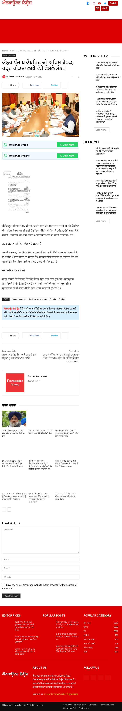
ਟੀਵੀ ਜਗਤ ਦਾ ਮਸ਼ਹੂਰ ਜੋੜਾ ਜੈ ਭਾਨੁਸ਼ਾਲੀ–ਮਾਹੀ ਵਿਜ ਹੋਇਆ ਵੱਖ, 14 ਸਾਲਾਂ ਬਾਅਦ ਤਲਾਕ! (106, 183)
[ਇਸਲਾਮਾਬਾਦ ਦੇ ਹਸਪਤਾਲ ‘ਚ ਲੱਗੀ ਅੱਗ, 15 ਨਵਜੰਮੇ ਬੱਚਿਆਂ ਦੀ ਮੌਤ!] (41, 419)
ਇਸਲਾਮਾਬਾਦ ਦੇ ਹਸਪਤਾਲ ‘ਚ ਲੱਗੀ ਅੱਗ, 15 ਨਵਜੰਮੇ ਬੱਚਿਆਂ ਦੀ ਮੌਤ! (108, 77)
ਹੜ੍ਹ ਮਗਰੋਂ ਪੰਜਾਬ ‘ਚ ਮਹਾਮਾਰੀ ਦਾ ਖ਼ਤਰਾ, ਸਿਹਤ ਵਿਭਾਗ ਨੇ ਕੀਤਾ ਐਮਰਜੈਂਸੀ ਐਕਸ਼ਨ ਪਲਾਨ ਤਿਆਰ (61, 358)
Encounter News (16, 76)
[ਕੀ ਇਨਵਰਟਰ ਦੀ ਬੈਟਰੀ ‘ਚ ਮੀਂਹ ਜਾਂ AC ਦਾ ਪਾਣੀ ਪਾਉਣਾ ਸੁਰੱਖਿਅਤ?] (89, 151)
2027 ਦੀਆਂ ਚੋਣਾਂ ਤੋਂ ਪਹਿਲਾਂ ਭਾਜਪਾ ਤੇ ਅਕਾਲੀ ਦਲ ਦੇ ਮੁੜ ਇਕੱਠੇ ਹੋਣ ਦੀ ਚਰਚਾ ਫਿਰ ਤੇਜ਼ (12, 463)
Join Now (69, 144)
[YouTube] (99, 3)
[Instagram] (93, 3)
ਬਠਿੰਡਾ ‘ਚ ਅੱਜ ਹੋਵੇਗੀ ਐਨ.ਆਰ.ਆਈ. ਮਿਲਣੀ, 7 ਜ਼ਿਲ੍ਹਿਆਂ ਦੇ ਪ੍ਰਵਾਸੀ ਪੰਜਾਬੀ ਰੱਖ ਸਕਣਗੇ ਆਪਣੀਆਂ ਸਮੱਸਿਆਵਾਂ (106, 116)
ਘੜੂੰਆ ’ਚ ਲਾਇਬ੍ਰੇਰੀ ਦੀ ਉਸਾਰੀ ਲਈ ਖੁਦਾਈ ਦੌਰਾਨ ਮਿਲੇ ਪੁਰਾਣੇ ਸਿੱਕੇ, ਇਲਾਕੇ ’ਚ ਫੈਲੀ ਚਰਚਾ (67, 649)
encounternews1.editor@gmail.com (61, 693)
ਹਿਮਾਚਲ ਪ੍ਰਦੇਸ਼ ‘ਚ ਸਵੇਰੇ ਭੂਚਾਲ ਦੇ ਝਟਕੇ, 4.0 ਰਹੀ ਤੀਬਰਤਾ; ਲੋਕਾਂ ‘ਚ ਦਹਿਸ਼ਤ (67, 624)
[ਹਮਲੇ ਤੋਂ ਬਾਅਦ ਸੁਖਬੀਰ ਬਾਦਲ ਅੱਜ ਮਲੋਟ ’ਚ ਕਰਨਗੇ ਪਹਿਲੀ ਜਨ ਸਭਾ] (14, 419)
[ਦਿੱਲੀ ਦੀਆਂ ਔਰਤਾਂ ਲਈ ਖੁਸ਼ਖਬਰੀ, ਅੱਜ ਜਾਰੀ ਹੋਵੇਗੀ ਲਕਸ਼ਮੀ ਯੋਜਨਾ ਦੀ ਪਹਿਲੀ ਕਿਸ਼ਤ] (7, 624)
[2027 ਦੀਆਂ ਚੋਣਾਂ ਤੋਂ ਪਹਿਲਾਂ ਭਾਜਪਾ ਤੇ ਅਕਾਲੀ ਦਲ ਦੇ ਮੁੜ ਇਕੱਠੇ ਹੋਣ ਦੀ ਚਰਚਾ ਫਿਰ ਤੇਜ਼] (14, 449)
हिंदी (97, 8)
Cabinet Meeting (18, 299)
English (113, 3)
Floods (53, 299)
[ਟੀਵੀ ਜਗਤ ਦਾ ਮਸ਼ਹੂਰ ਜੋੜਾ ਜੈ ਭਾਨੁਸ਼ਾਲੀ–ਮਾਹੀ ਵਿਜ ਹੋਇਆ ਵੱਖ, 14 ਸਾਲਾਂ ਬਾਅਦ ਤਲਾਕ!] (89, 183)
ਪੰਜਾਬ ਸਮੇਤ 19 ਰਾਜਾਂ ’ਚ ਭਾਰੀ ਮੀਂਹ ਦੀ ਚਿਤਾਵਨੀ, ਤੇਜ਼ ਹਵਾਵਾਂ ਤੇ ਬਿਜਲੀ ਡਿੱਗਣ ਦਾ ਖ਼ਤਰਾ (66, 463)
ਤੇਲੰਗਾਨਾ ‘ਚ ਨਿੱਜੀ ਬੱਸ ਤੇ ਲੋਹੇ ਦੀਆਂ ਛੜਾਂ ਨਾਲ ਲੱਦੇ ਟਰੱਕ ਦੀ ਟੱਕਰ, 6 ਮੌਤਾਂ (65, 496)
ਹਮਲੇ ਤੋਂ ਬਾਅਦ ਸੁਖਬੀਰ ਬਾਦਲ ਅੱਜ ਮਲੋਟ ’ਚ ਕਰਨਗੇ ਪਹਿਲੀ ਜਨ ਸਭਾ (13, 433)
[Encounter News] (4, 76)
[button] (116, 39)
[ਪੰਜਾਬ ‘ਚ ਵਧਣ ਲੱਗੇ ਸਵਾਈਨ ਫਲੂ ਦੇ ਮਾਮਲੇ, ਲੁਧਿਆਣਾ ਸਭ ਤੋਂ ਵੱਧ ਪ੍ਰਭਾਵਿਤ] (7, 639)
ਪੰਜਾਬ (12, 50)
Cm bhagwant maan (38, 299)
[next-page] (9, 509)
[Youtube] (108, 677)
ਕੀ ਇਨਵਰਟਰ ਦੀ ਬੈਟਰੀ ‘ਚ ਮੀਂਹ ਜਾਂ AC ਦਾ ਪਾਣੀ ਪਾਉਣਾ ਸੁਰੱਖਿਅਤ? (107, 151)
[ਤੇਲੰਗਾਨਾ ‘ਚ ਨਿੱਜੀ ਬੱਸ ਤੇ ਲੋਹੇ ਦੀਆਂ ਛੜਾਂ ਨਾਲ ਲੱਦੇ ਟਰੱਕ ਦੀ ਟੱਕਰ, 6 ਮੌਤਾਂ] (67, 482)
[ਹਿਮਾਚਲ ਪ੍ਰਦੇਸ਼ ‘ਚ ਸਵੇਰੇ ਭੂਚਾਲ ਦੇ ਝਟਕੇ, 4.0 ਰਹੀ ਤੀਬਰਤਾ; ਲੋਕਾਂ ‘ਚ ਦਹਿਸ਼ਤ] (48, 624)
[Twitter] (105, 3)
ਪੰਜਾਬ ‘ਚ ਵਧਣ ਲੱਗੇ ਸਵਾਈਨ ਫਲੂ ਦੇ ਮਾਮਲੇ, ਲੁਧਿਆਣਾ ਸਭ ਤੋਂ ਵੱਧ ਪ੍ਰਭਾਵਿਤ (26, 639)
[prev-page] (4, 509)
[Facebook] (88, 3)
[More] (65, 85)
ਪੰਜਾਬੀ (104, 8)
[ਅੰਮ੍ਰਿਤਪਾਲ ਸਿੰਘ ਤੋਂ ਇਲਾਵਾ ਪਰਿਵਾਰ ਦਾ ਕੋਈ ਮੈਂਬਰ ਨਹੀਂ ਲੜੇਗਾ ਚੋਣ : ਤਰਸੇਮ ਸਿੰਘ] (67, 419)
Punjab (62, 299)
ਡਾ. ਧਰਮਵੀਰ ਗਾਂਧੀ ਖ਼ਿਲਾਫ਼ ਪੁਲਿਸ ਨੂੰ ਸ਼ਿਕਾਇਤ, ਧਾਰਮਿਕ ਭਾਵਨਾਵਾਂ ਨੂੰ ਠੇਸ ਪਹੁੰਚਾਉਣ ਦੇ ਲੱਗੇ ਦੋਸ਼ (14, 496)
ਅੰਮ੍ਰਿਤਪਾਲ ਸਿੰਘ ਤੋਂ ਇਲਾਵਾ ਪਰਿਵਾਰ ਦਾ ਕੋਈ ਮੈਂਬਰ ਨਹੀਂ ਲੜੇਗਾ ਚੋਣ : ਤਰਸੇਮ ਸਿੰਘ (67, 433)
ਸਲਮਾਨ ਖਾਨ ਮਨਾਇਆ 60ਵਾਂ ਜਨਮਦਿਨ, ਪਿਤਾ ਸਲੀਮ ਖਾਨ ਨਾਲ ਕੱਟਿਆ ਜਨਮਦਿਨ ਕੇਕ (106, 210)
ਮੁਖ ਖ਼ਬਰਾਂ (12, 55)
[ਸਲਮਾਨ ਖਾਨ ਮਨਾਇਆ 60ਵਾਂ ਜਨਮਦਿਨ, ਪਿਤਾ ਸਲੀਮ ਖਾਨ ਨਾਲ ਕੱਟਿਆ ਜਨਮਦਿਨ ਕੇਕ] (89, 210)
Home (5, 50)
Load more (101, 129)
